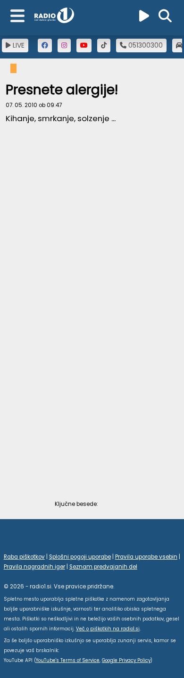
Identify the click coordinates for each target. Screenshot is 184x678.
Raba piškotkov (24, 557)
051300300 (144, 45)
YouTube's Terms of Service (68, 660)
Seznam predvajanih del (103, 567)
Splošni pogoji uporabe (80, 557)
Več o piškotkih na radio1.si (108, 629)
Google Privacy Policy (126, 660)
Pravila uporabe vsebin (146, 557)
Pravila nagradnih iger (34, 567)
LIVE (18, 45)
